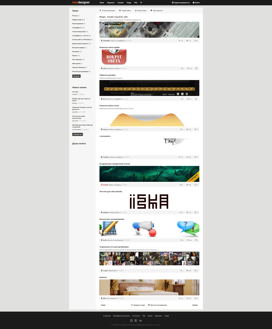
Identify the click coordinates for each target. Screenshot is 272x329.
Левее (103, 305)
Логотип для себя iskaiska (110, 191)
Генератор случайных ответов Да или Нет (82, 108)
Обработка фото (78, 19)
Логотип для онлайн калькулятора (78, 117)
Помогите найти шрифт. (109, 47)
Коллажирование (78, 23)
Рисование (77, 51)
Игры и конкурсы (115, 185)
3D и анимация (78, 59)
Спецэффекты (78, 27)
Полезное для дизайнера (81, 71)
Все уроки (76, 76)
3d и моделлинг (112, 298)
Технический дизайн (80, 31)
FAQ (135, 3)
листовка (75, 92)
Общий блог (113, 270)
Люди (129, 3)
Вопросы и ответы (114, 68)
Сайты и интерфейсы (118, 41)
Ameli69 (74, 94)
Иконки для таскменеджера (111, 219)
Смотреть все (77, 134)
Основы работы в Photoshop (82, 39)
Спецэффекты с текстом (81, 35)
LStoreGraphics (77, 129)
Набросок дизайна (107, 75)
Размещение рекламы (121, 316)
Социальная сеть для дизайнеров (114, 247)
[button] (180, 2)
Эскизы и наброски (115, 129)
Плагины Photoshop (79, 67)
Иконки (76, 55)
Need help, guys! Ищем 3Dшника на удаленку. (82, 126)
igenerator (75, 112)
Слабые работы (114, 212)
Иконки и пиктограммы (115, 240)
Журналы (158, 316)
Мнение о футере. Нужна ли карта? (81, 99)
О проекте (107, 316)
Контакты (136, 316)
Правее (195, 305)
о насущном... (105, 136)
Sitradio (74, 103)
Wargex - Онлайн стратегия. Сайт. (113, 17)
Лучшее (121, 3)
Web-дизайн (77, 63)
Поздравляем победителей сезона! (114, 164)
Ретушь (75, 15)
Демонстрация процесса (81, 43)
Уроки (103, 3)
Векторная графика (79, 47)
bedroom (103, 277)
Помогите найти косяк (109, 106)
